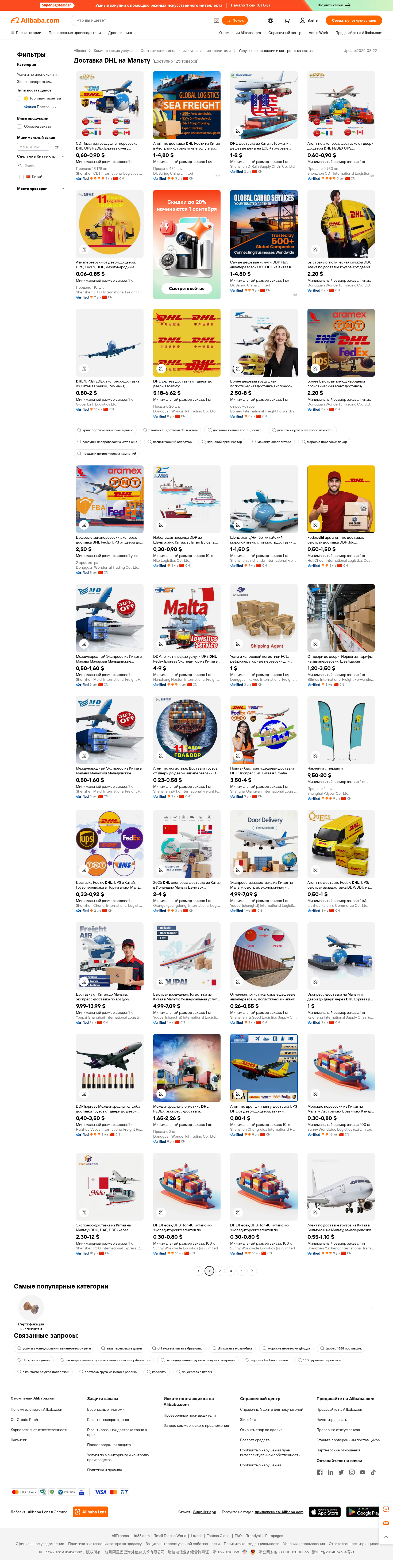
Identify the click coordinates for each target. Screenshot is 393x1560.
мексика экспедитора (274, 442)
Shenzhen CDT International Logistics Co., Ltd (110, 173)
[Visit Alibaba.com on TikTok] (373, 1472)
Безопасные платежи (106, 1409)
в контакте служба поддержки (46, 1372)
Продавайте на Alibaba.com (340, 1409)
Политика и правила (104, 1470)
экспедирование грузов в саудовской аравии (200, 1360)
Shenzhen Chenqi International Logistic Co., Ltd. (110, 905)
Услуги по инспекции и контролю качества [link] (276, 50)
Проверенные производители (190, 1415)
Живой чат (249, 1419)
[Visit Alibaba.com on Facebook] (320, 1472)
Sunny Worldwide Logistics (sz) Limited (339, 1129)
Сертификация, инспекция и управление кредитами (186, 50)
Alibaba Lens (39, 1512)
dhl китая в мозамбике (235, 1348)
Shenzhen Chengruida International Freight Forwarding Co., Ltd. (264, 1129)
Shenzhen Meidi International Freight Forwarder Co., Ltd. (110, 679)
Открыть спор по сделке (261, 1430)
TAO (238, 1536)
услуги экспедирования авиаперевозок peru (57, 1348)
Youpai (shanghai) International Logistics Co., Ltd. (264, 905)
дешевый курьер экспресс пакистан (305, 430)
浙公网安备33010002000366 (284, 1552)
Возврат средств (254, 1440)
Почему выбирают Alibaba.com (37, 1409)
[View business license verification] (244, 1552)
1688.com (141, 1536)
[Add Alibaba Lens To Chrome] (90, 1512)
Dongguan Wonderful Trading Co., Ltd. (339, 285)
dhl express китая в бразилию (179, 1348)
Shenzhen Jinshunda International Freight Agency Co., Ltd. (264, 560)
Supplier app (204, 1512)
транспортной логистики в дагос (108, 430)
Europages (274, 1536)
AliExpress (120, 1536)
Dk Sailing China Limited (173, 173)
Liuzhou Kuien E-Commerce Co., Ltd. (337, 905)
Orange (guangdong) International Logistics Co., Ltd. (187, 905)
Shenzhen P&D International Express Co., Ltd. (110, 1248)
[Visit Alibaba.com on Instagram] (352, 1472)
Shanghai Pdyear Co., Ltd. (328, 793)
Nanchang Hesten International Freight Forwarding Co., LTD (187, 679)
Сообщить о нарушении (260, 1465)
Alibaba (80, 50)
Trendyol (253, 1536)
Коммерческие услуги (113, 50)
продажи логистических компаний (109, 454)
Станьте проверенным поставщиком (348, 1440)
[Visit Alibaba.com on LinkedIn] (330, 1472)
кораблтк (159, 1372)
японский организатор (224, 442)
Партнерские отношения (338, 1450)
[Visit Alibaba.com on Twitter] (341, 1472)
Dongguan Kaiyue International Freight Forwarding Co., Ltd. (264, 679)
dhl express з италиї (197, 1372)
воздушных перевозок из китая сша (110, 442)
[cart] (288, 21)
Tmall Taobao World (170, 1536)
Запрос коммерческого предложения (196, 1425)
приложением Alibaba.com (279, 1512)
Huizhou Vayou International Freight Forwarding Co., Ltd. (110, 1129)
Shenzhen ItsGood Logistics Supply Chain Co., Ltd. (264, 1017)
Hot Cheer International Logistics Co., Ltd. (341, 560)
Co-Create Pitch (24, 1419)
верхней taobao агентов (269, 1360)
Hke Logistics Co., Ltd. (171, 560)
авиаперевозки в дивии (124, 1348)
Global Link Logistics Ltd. (96, 404)
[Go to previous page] (198, 1271)
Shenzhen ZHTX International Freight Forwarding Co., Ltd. (110, 292)
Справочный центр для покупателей (271, 1409)
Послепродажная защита (109, 1445)
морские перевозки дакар (327, 442)
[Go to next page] (252, 1271)
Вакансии (19, 1440)
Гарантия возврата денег (108, 1419)
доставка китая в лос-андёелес (237, 430)
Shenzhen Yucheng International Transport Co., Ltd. (341, 1248)
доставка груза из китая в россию (111, 1372)
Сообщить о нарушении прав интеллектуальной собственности (270, 1452)
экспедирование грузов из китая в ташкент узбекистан (108, 1360)
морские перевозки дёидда (289, 1348)
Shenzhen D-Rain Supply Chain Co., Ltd (262, 166)
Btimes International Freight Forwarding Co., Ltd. (264, 411)
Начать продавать (332, 1419)
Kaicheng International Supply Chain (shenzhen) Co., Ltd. (341, 1017)
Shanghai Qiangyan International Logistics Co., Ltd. (264, 791)
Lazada (196, 1536)
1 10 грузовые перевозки (322, 1360)
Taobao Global (218, 1536)
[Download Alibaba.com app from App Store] (325, 1512)
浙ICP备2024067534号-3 (333, 1552)
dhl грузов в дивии (36, 1360)
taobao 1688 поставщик (344, 1348)
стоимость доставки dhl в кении (173, 430)
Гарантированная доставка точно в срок (117, 1432)
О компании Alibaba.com (33, 1398)
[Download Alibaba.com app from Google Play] (364, 1512)
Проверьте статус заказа (338, 1430)
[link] (386, 1509)
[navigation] (40, 661)
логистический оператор (172, 442)
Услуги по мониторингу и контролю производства (118, 1457)
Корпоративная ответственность (39, 1430)
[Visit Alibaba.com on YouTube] (362, 1472)
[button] (216, 20)
